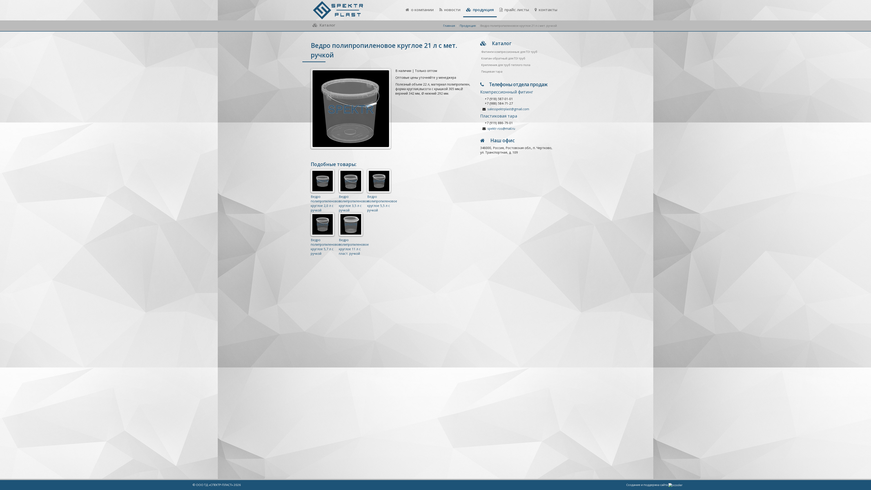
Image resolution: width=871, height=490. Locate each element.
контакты (547, 9)
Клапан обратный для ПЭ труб (503, 58)
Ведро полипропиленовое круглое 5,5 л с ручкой (382, 203)
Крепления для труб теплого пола (505, 65)
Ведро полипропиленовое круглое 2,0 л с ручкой (326, 203)
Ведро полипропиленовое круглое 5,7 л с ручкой (326, 247)
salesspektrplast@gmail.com (508, 109)
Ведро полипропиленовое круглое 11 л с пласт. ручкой (354, 247)
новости (451, 9)
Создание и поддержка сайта (647, 485)
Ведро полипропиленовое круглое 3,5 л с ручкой (354, 203)
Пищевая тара (491, 71)
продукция (483, 9)
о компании (422, 9)
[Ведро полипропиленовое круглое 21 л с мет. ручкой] (351, 109)
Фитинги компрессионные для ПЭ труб (509, 52)
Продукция (468, 26)
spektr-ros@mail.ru (501, 128)
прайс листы (516, 9)
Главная (449, 26)
